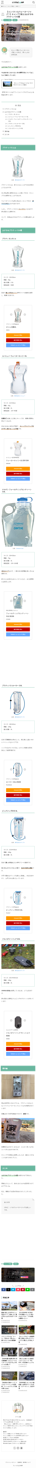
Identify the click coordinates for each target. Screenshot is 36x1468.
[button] (3, 1289)
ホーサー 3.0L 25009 (13, 782)
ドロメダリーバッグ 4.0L (15, 128)
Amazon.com (19, 548)
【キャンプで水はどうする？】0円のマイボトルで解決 (23, 84)
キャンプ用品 (7, 20)
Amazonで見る (18, 335)
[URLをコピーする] (32, 1289)
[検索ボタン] (33, 2)
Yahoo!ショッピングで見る (18, 345)
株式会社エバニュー (19, 395)
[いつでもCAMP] (18, 2)
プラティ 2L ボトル (14, 114)
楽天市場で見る (18, 340)
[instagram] (18, 1448)
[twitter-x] (14, 1448)
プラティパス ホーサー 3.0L (16, 123)
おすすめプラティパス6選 (13, 112)
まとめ (7, 134)
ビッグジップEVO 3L (14, 126)
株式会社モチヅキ (20, 180)
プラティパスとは (10, 109)
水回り (15, 20)
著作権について (27, 1462)
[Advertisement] (18, 661)
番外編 (7, 131)
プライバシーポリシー (10, 1462)
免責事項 (20, 1462)
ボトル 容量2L (11, 327)
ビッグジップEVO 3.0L (14, 910)
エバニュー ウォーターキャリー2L (18, 117)
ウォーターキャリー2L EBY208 (17, 460)
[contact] (21, 1448)
